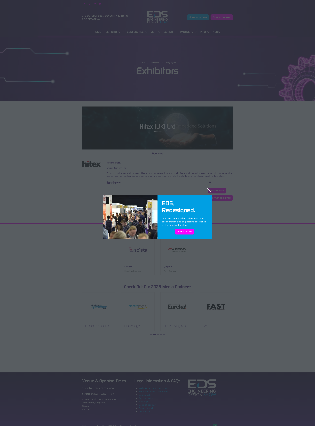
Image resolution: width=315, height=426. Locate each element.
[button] (209, 190)
